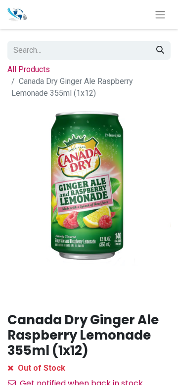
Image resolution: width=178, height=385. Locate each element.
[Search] (160, 50)
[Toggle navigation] (160, 14)
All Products (28, 69)
